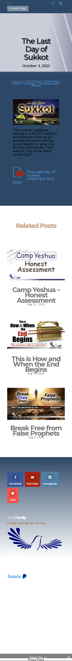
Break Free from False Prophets (36, 430)
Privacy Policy (36, 659)
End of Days (33, 81)
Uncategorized (48, 83)
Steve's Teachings (23, 83)
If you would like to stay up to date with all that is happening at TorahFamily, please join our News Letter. (35, 641)
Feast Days (51, 81)
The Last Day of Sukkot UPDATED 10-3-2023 (34, 177)
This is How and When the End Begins (36, 364)
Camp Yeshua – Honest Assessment (36, 295)
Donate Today (18, 8)
